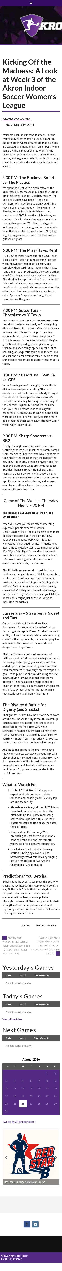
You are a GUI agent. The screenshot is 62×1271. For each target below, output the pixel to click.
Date (9, 975)
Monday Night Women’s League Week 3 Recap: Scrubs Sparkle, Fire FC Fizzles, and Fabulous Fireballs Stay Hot (16, 945)
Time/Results (41, 975)
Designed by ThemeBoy (11, 1259)
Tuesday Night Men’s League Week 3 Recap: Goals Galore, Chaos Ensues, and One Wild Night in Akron (45, 945)
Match (22, 975)
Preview (25, 925)
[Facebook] (27, 1224)
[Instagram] (35, 1224)
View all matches (12, 1019)
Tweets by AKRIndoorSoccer (19, 1121)
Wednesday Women (16, 118)
